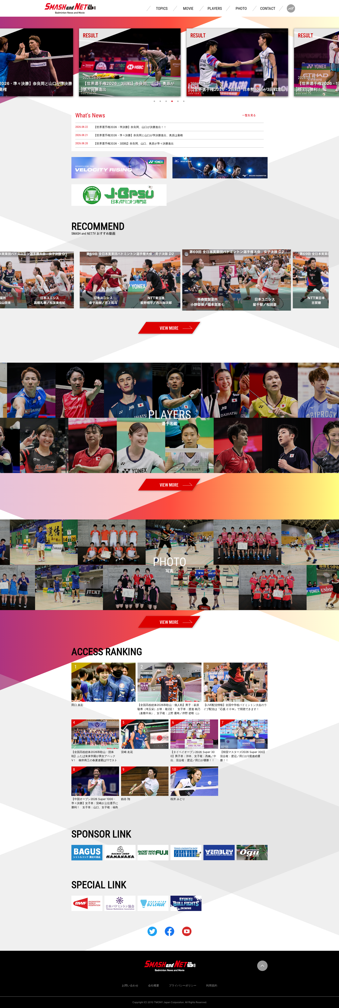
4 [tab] (172, 101)
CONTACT (267, 8)
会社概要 (153, 985)
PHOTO (241, 8)
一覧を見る (249, 115)
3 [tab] (167, 101)
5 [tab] (178, 101)
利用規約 (211, 985)
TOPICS (162, 8)
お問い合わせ (130, 985)
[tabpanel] (169, 62)
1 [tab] (155, 101)
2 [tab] (161, 101)
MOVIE (188, 8)
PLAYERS (215, 8)
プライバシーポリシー (182, 985)
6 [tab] (184, 101)
